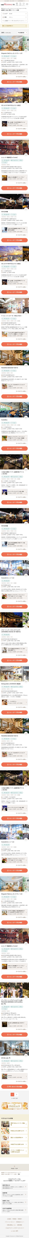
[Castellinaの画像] (14, 409)
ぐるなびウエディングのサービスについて (14, 1228)
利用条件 (20, 1219)
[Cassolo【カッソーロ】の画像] (14, 567)
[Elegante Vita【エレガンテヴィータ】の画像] (14, 43)
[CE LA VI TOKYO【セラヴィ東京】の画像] (14, 95)
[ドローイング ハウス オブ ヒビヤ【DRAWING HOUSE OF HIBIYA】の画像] (14, 620)
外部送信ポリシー (20, 1222)
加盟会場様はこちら (11, 1225)
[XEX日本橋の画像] (14, 201)
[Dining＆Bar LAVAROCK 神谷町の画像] (14, 673)
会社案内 (9, 1219)
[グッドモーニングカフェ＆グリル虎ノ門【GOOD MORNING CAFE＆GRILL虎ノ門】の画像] (14, 990)
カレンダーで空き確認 (15, 82)
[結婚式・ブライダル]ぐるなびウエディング (10, 1172)
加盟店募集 (19, 1225)
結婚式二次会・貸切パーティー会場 (8, 1174)
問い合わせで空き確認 (15, 1086)
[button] (14, 1186)
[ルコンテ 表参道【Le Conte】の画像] (14, 147)
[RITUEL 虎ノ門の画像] (14, 1048)
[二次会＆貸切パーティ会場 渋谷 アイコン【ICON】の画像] (14, 462)
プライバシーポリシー (10, 1222)
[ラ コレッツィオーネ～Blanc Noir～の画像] (14, 305)
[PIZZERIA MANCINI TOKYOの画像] (14, 357)
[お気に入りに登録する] (26, 51)
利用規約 (14, 1219)
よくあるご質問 (14, 1231)
